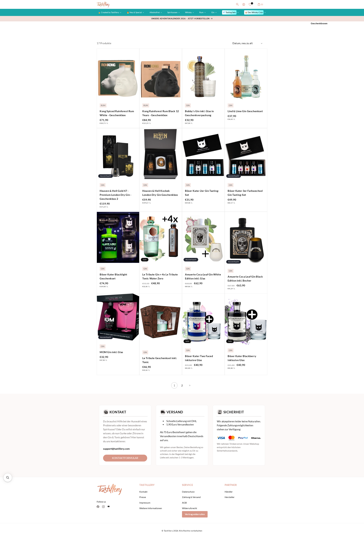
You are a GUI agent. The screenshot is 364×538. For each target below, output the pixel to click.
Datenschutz (188, 491)
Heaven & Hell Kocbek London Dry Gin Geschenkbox (160, 192)
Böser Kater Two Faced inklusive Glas (199, 358)
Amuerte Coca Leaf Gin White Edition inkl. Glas (203, 276)
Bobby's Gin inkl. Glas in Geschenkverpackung (199, 113)
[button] (237, 4)
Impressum (144, 502)
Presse (142, 497)
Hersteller (229, 497)
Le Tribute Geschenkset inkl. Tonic (159, 360)
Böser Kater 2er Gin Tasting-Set (202, 192)
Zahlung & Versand (191, 497)
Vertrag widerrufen (195, 514)
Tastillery (168, 530)
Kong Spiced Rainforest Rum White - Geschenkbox (117, 113)
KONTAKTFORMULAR (125, 457)
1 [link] (174, 385)
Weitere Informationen (150, 508)
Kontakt (143, 491)
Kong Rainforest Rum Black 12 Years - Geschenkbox (160, 113)
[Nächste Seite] (190, 385)
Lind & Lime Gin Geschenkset (245, 111)
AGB (184, 502)
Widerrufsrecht (189, 508)
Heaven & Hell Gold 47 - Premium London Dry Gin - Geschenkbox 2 (115, 194)
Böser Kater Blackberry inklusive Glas (242, 358)
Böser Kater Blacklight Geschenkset (113, 276)
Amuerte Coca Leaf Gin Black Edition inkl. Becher (245, 278)
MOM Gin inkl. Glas (111, 352)
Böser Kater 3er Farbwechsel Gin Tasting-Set (245, 192)
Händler (229, 491)
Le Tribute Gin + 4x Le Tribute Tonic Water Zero (160, 276)
